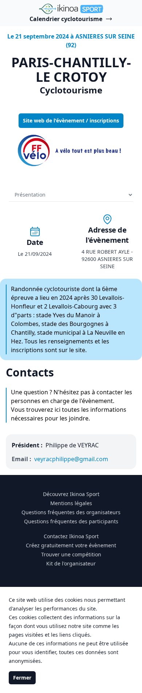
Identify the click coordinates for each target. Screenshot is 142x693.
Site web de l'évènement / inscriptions (71, 120)
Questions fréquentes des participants (71, 521)
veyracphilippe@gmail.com (71, 459)
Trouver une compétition (71, 554)
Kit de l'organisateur (71, 563)
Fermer (22, 677)
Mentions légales (71, 503)
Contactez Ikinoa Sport (71, 536)
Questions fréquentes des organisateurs (71, 512)
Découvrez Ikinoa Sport (71, 494)
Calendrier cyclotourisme (65, 19)
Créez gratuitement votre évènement (71, 545)
